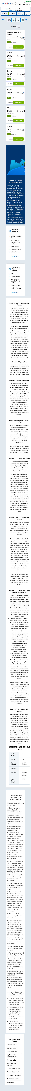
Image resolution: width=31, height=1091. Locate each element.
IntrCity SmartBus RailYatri (16, 237)
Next (25, 20)
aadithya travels (16, 288)
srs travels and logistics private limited (15, 242)
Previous (2, 20)
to (12, 1045)
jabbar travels (15, 252)
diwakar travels (16, 249)
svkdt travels (15, 246)
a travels (13, 274)
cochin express (15, 276)
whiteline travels (16, 285)
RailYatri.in (10, 875)
